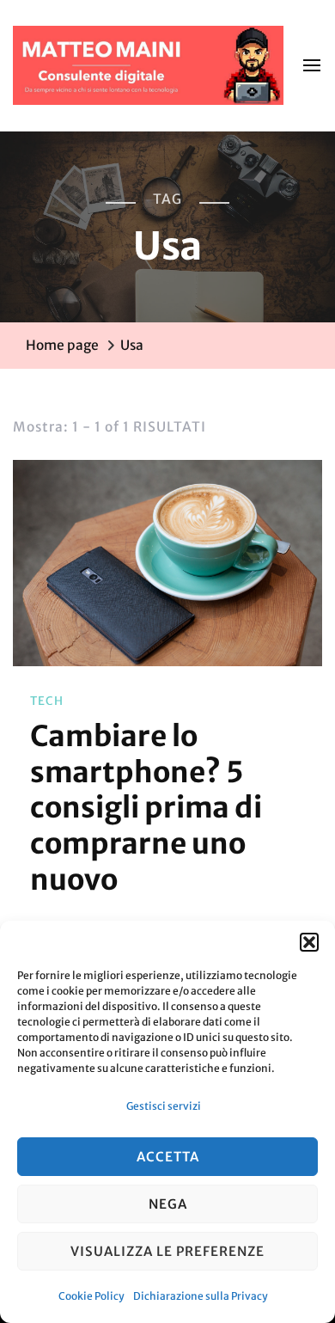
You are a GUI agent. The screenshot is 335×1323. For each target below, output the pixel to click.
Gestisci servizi (163, 1105)
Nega (168, 1204)
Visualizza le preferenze (167, 1251)
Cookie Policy (91, 1295)
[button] (309, 942)
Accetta (168, 1156)
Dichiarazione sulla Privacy (200, 1295)
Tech (47, 701)
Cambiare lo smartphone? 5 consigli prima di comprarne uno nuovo (146, 807)
